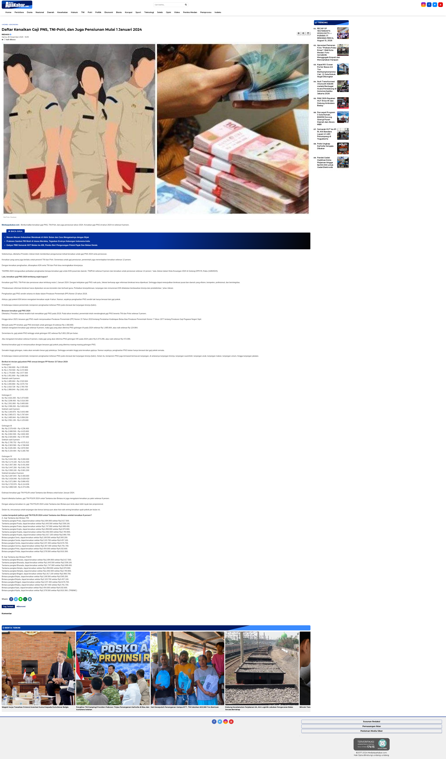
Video (177, 12)
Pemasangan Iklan (371, 726)
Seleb (160, 12)
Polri (90, 12)
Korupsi (128, 12)
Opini (168, 12)
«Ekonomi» (13, 24)
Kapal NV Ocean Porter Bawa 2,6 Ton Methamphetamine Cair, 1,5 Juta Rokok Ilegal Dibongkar (326, 70)
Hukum (74, 12)
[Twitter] (16, 599)
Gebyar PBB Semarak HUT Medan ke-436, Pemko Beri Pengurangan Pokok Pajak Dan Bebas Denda (52, 245)
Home (8, 12)
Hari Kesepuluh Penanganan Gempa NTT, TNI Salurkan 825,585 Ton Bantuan (185, 707)
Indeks (218, 12)
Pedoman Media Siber (372, 731)
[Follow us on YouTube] (440, 4)
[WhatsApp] (25, 599)
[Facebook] (11, 599)
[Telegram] (30, 599)
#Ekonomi (20, 606)
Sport (138, 12)
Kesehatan (62, 12)
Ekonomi (109, 12)
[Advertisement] (331, 187)
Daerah (50, 12)
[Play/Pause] (298, 33)
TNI (83, 12)
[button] (308, 33)
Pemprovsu (205, 12)
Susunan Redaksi (371, 721)
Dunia (29, 12)
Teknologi (149, 12)
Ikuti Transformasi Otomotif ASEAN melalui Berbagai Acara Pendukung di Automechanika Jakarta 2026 (326, 87)
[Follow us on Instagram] (423, 4)
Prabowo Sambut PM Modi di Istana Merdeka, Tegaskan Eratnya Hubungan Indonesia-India (48, 241)
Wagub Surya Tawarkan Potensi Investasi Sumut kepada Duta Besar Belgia (35, 707)
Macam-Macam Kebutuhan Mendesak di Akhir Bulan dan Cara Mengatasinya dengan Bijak (48, 237)
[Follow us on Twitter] (435, 4)
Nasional (40, 12)
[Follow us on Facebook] (429, 4)
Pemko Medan (190, 12)
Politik (98, 12)
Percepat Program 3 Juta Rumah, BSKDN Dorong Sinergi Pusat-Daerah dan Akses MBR (326, 118)
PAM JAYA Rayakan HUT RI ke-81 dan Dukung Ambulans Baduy (326, 102)
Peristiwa (19, 12)
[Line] (20, 599)
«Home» (5, 24)
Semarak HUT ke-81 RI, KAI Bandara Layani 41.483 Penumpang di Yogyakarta (326, 134)
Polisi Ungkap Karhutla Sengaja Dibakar (325, 146)
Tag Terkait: (8, 606)
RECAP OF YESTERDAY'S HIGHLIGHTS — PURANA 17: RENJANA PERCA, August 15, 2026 (325, 34)
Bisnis (119, 12)
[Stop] (303, 33)
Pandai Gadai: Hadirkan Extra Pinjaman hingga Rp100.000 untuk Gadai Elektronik (325, 162)
